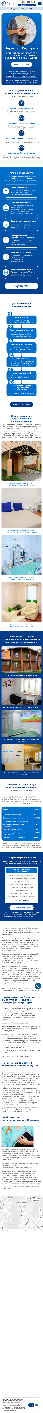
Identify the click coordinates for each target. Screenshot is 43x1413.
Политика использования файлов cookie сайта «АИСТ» (14, 1409)
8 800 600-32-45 (28, 2)
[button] (40, 889)
